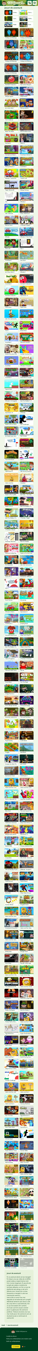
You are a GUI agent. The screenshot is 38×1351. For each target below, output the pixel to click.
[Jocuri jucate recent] (29, 3)
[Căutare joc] (35, 3)
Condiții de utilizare (11, 1336)
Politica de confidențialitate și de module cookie (19, 1339)
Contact (17, 1346)
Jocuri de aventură (13, 1325)
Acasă (3, 1325)
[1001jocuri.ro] (13, 2)
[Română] (24, 1346)
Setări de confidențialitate (13, 1341)
